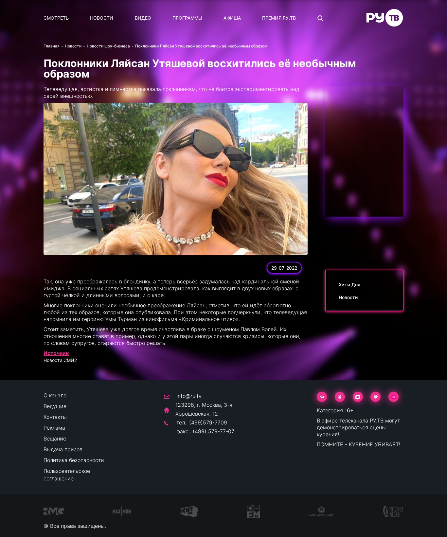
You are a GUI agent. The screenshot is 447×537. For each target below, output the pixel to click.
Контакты (55, 417)
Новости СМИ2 (60, 360)
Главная (52, 46)
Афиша (232, 18)
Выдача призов (63, 449)
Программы (187, 18)
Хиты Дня (349, 284)
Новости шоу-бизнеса (108, 46)
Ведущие (55, 406)
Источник (56, 353)
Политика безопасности (74, 460)
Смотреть (56, 18)
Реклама (54, 427)
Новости (101, 18)
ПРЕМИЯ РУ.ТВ (279, 18)
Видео (143, 18)
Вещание (55, 438)
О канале (55, 395)
